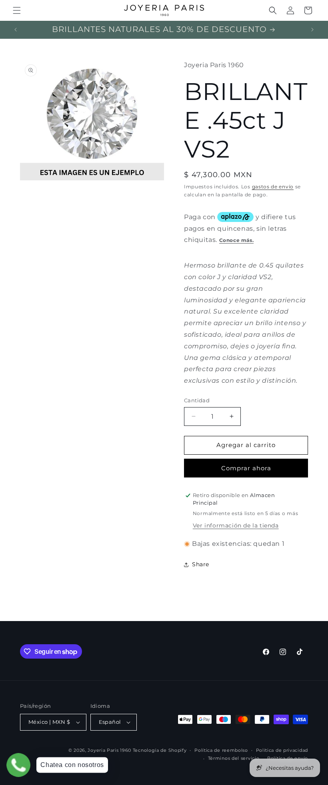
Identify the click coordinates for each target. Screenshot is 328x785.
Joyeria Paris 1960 (109, 750)
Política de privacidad (282, 750)
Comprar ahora (246, 468)
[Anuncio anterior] (15, 29)
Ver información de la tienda (236, 525)
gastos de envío (273, 187)
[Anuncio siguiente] (312, 29)
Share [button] (200, 564)
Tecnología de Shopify (160, 750)
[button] (17, 10)
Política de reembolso (221, 750)
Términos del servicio (234, 758)
